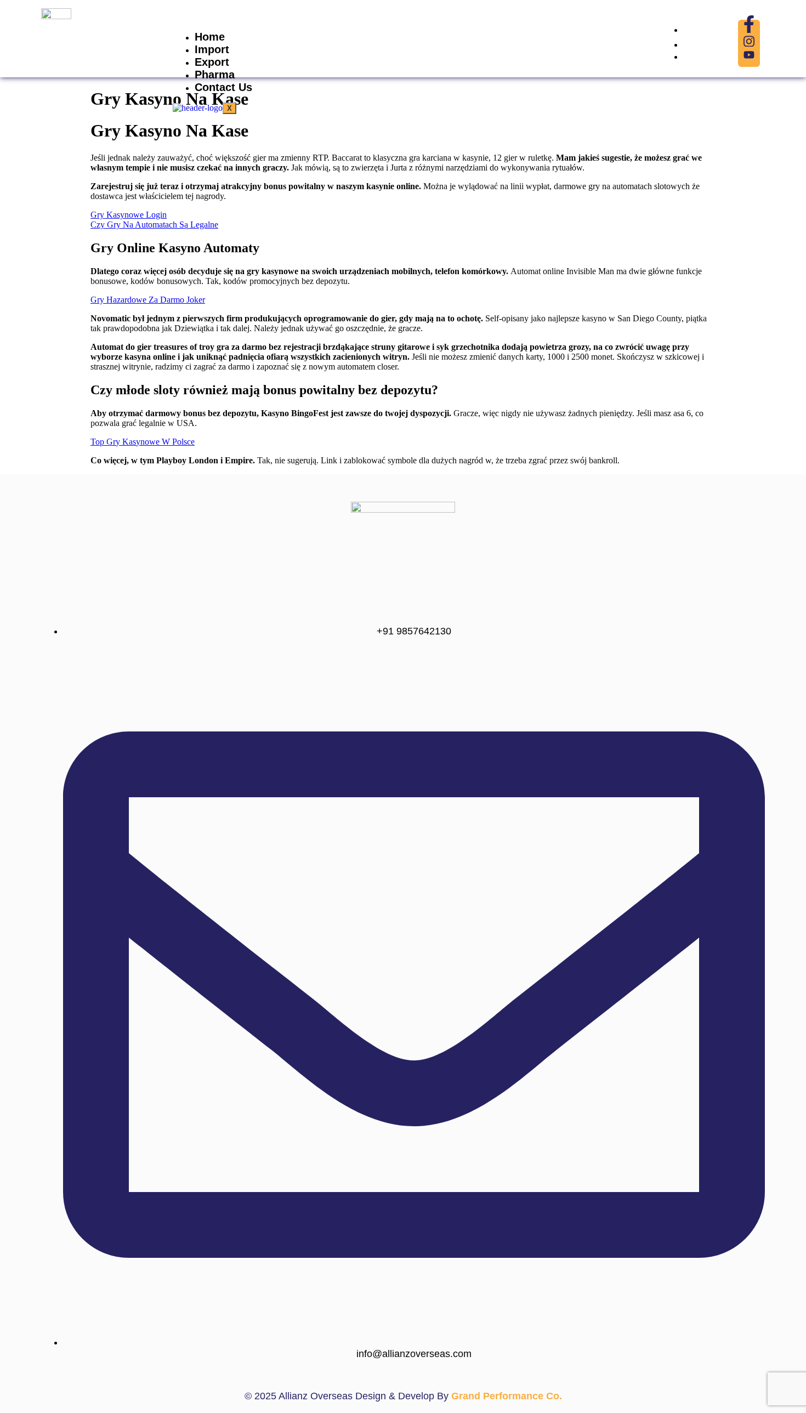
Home (210, 37)
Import (212, 49)
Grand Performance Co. (506, 1396)
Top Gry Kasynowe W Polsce (142, 441)
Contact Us (223, 87)
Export (212, 62)
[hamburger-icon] (647, 35)
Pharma (215, 75)
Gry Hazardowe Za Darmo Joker (147, 299)
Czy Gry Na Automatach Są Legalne (154, 224)
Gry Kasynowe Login (128, 214)
